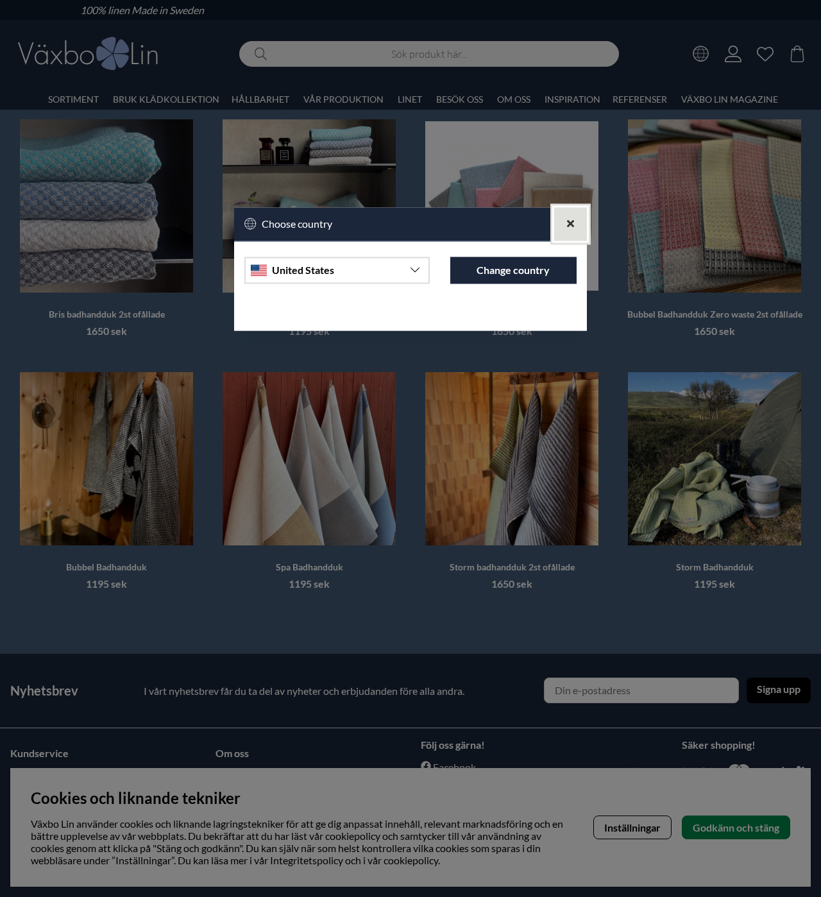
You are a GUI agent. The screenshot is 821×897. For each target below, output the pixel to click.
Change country (513, 270)
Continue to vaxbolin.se (410, 314)
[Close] (570, 224)
